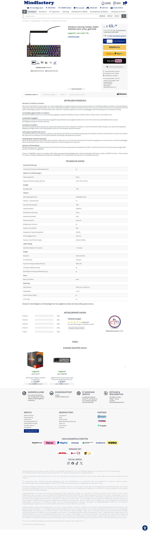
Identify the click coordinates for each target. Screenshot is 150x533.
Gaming (65, 11)
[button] (24, 12)
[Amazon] (37, 443)
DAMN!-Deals (65, 7)
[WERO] (113, 443)
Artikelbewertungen (48, 95)
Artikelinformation (31, 95)
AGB (60, 417)
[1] (114, 47)
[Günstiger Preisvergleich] (102, 421)
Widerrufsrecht (29, 415)
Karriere (61, 427)
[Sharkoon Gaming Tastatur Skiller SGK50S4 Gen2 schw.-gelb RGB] (44, 41)
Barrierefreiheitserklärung (67, 421)
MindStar (52, 7)
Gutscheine (118, 7)
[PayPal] (62, 443)
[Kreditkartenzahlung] (100, 443)
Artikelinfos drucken (111, 76)
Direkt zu (111, 53)
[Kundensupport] (106, 3)
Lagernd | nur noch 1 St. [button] (78, 33)
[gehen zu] (22, 306)
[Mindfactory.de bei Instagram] (68, 463)
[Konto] (117, 3)
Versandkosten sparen (112, 71)
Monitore (43, 11)
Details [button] (35, 365)
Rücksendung (28, 417)
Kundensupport (29, 425)
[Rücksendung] (115, 397)
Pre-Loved (80, 8)
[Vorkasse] (75, 443)
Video (62, 95)
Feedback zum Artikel (112, 73)
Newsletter (27, 427)
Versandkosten (121, 30)
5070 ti (117, 16)
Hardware (32, 11)
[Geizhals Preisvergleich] (102, 417)
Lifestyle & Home (118, 11)
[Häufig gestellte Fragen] (61, 395)
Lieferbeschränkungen (111, 32)
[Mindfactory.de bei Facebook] (72, 463)
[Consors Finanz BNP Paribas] (88, 443)
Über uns (62, 423)
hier (83, 521)
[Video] (55, 62)
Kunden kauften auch (77, 95)
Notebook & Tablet (79, 11)
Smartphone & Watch (99, 11)
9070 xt (110, 16)
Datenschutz (63, 419)
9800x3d (102, 16)
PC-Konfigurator (36, 8)
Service (105, 7)
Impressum (63, 415)
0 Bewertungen (73, 37)
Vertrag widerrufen (31, 431)
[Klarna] (50, 443)
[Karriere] (34, 396)
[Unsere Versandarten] (74, 453)
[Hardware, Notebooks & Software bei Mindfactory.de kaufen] (47, 3)
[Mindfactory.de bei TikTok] (77, 463)
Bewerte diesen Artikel (76, 328)
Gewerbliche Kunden (30, 423)
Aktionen (93, 7)
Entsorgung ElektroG (30, 421)
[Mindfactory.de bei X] (81, 463)
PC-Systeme (54, 11)
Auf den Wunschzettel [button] (115, 67)
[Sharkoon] (121, 94)
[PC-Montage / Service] (88, 397)
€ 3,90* (117, 36)
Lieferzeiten (28, 419)
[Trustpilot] (102, 425)
